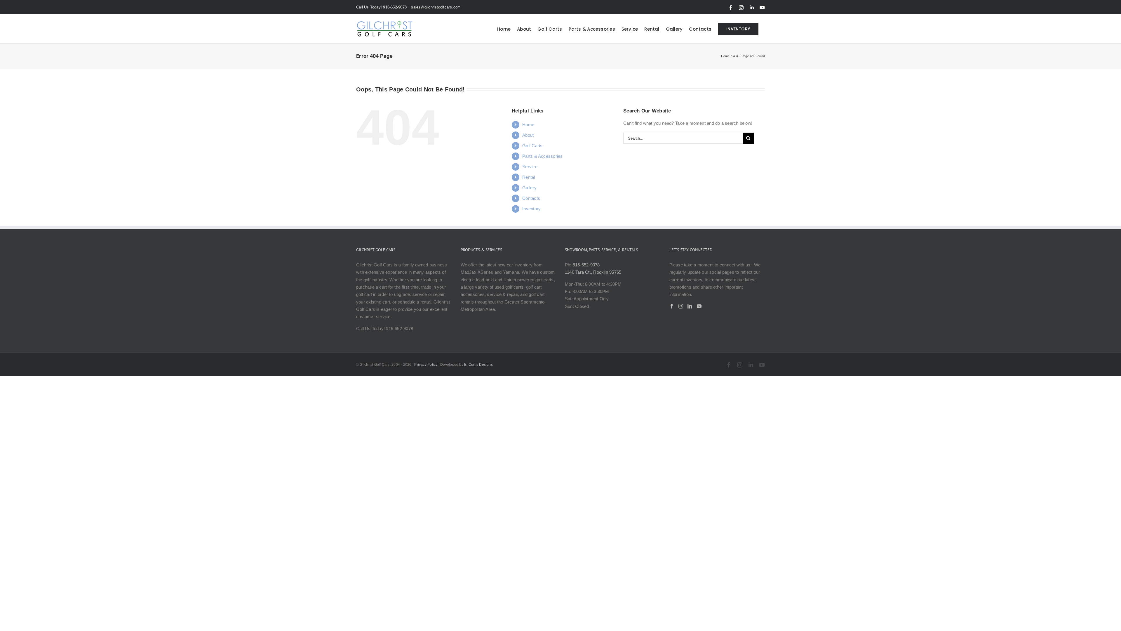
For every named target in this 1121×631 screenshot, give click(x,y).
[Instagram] (680, 306)
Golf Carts (532, 145)
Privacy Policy (425, 365)
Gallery (529, 187)
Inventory (531, 208)
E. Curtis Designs (478, 365)
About (528, 135)
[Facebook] (671, 306)
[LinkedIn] (689, 306)
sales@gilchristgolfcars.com (436, 7)
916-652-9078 (586, 264)
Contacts (531, 198)
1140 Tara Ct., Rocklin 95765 (593, 272)
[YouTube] (699, 306)
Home (528, 124)
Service (529, 166)
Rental (528, 177)
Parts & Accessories (542, 156)
